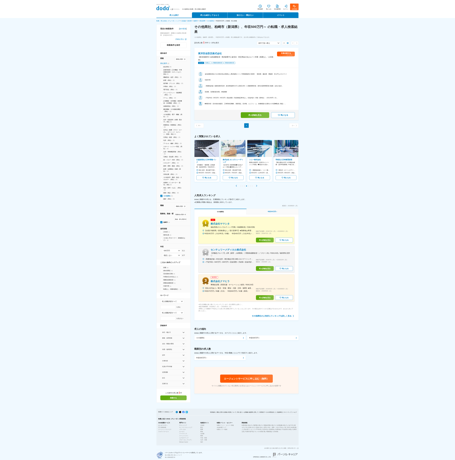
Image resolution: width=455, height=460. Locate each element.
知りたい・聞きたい (245, 15)
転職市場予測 (249, 431)
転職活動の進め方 (247, 425)
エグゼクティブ (183, 438)
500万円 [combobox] (167, 251)
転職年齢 (278, 429)
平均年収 (258, 429)
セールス (181, 431)
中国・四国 (203, 438)
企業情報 (275, 431)
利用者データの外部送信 (267, 412)
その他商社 (210, 21)
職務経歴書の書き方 (270, 425)
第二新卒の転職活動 (290, 427)
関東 (201, 429)
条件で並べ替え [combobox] (264, 43)
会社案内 (266, 448)
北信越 (183, 21)
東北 (201, 427)
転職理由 (271, 429)
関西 (201, 435)
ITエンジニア (183, 425)
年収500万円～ (254, 338)
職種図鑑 (269, 431)
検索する (173, 398)
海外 (201, 442)
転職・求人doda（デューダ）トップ (168, 21)
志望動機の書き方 (282, 425)
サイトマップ (287, 412)
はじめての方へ (162, 425)
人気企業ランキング (249, 429)
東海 (201, 431)
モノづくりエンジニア (185, 427)
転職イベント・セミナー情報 (225, 425)
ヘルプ (295, 412)
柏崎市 (195, 21)
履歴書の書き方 (258, 425)
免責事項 (279, 412)
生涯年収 (265, 429)
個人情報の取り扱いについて (173, 455)
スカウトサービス (163, 431)
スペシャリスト (183, 435)
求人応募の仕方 (250, 427)
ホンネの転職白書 (260, 431)
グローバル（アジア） (185, 440)
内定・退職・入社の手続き (275, 427)
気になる (284, 115)
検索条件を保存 (173, 45)
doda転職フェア (221, 427)
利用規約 (212, 412)
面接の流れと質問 (261, 427)
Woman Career (183, 442)
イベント (281, 15)
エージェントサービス (164, 429)
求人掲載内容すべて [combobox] (169, 301)
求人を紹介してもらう (209, 15)
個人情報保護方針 (170, 457)
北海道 (202, 425)
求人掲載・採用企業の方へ (289, 448)
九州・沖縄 (203, 440)
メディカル (182, 429)
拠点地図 (275, 448)
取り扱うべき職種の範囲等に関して (247, 412)
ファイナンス (183, 433)
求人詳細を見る (255, 115)
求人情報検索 (162, 427)
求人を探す (174, 15)
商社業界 (202, 21)
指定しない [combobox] (168, 255)
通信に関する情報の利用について (226, 412)
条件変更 (183, 29)
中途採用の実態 (286, 429)
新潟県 (189, 21)
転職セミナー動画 (222, 429)
